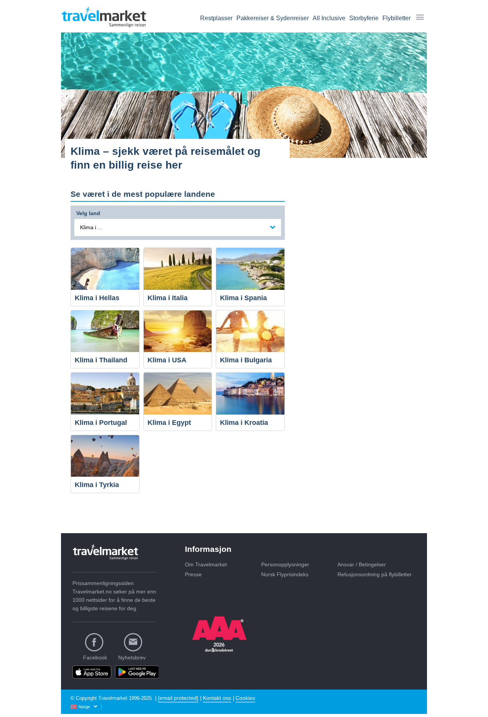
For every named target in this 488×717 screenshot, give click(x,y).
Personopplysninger (285, 564)
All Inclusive (329, 18)
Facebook (95, 657)
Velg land (88, 212)
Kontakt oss (217, 698)
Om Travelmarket (206, 564)
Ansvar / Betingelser (361, 564)
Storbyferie (364, 18)
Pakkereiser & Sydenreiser (272, 18)
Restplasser (216, 18)
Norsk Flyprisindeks (284, 574)
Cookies (245, 698)
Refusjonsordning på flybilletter (374, 574)
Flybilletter (396, 18)
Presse (193, 574)
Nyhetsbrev (132, 657)
